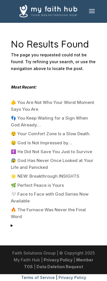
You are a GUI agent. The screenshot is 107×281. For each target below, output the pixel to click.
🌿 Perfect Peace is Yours (37, 185)
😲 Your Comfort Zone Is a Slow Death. (50, 133)
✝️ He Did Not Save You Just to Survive (51, 151)
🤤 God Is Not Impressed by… (41, 142)
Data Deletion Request (60, 266)
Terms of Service (38, 277)
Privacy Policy (58, 259)
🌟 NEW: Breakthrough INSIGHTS (45, 176)
